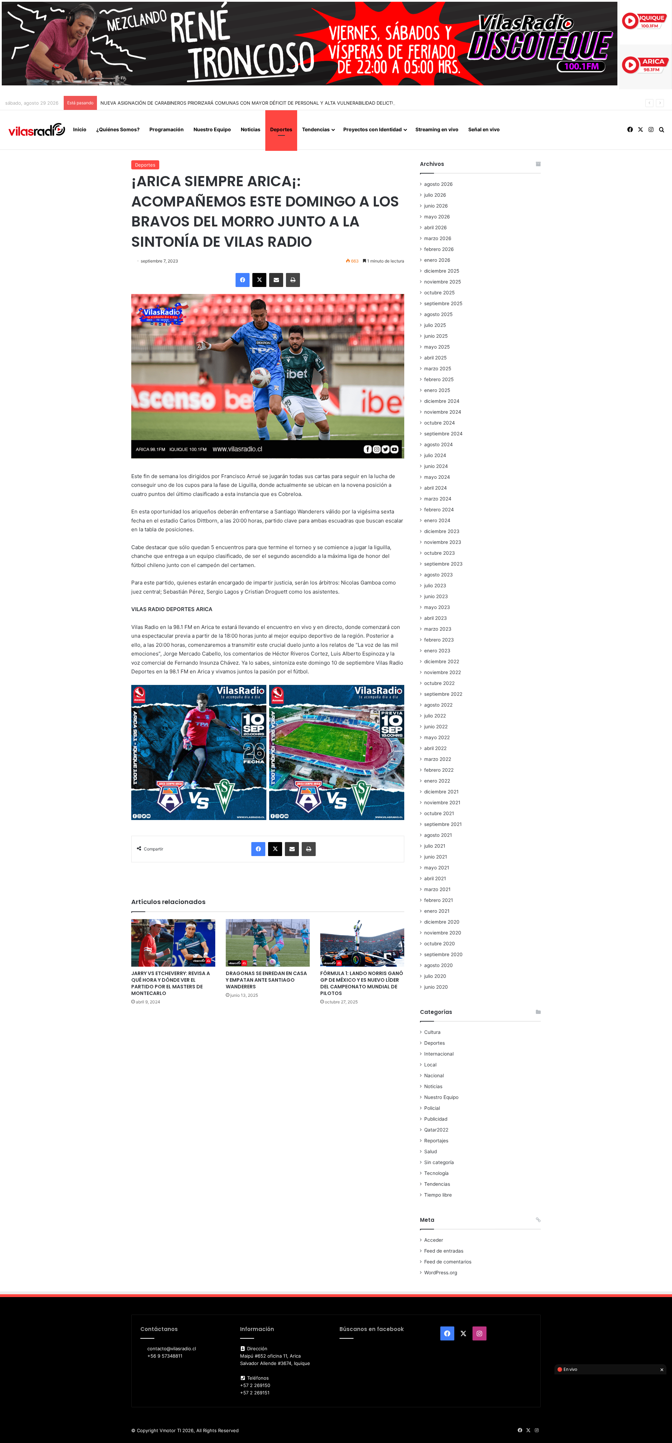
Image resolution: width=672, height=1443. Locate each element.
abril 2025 (435, 357)
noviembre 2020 (442, 933)
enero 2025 (437, 390)
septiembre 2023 (443, 564)
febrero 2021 (438, 900)
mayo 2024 (437, 477)
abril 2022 (435, 748)
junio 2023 (436, 596)
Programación (166, 129)
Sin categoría (439, 1162)
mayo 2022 (437, 737)
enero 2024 (437, 520)
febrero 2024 (439, 509)
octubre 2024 (439, 423)
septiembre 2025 (443, 303)
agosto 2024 (438, 444)
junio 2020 (436, 987)
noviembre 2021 (442, 802)
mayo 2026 (437, 216)
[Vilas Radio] (36, 129)
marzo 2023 (437, 629)
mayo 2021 (436, 867)
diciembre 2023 (442, 531)
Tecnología (436, 1173)
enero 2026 (437, 260)
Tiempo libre (438, 1195)
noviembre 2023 (442, 542)
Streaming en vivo (436, 129)
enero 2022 (437, 781)
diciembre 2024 (442, 401)
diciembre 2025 (441, 271)
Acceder (433, 1240)
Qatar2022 (436, 1130)
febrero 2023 (439, 640)
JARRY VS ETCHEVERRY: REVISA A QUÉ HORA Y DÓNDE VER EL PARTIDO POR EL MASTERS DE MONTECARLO (170, 983)
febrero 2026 (439, 249)
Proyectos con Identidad (372, 129)
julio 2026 (435, 195)
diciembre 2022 (441, 661)
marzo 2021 (437, 889)
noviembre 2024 (442, 412)
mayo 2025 (437, 347)
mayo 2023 (437, 607)
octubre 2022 (439, 683)
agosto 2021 (438, 835)
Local (430, 1064)
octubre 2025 (439, 292)
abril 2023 (435, 618)
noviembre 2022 (442, 672)
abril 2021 (435, 878)
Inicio (79, 129)
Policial (432, 1108)
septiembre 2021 (443, 824)
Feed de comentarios (447, 1262)
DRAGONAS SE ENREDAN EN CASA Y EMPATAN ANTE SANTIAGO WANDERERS (266, 980)
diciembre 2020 (442, 922)
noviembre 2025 (442, 282)
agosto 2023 (438, 574)
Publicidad (435, 1119)
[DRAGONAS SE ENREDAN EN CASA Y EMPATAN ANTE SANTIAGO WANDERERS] (268, 942)
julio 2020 (435, 976)
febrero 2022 (439, 770)
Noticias (250, 129)
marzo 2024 (437, 499)
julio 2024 (435, 455)
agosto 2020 (438, 965)
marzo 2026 (437, 238)
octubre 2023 (439, 553)
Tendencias (316, 129)
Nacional (434, 1075)
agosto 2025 (438, 314)
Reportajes (436, 1140)
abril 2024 (435, 488)
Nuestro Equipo (212, 129)
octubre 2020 (439, 943)
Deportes (281, 129)
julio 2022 (435, 716)
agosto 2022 (438, 705)
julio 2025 (435, 325)
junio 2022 (436, 726)
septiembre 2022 (443, 694)
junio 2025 (436, 336)
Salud (430, 1151)
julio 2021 (434, 846)
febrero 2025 (439, 379)
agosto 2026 (438, 184)
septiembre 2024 (443, 433)
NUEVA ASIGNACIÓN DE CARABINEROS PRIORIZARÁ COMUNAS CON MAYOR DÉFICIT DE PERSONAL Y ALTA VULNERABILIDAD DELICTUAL (250, 103)
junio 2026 (436, 206)
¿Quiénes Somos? (118, 129)
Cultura (432, 1032)
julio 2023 (435, 585)
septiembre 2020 (443, 954)
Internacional (439, 1054)
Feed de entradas (443, 1251)
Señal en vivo (484, 129)
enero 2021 (436, 911)
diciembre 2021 (441, 791)
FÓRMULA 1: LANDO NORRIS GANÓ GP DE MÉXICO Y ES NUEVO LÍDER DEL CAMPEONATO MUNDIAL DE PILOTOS (361, 983)
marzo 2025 (437, 368)
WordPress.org (440, 1272)
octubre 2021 (439, 813)
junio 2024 (436, 466)
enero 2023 (437, 650)
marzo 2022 (437, 759)
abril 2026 (435, 227)
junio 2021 (435, 857)
